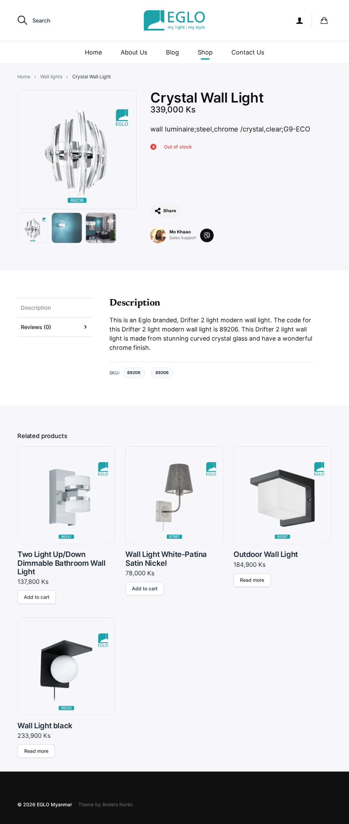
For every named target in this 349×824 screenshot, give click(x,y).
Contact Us (247, 52)
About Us (134, 52)
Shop (205, 52)
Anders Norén (117, 804)
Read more (252, 580)
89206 (162, 372)
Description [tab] (36, 307)
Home (93, 52)
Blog (172, 52)
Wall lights (51, 76)
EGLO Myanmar (54, 804)
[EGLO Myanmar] (174, 20)
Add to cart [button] (36, 597)
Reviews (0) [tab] (36, 327)
